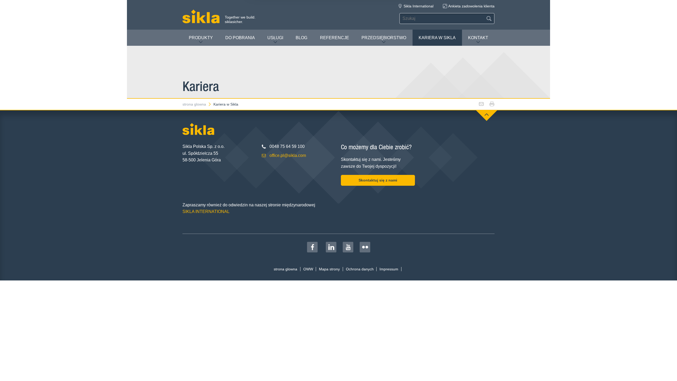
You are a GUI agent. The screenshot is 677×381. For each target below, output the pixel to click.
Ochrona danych (360, 269)
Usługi (275, 37)
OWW (308, 269)
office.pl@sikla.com (287, 155)
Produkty (201, 37)
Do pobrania (240, 37)
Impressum (388, 269)
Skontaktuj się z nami (378, 180)
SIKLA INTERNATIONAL (206, 211)
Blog (301, 37)
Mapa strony (329, 269)
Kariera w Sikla (437, 37)
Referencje (334, 37)
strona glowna (194, 104)
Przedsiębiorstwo (384, 37)
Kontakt (478, 37)
